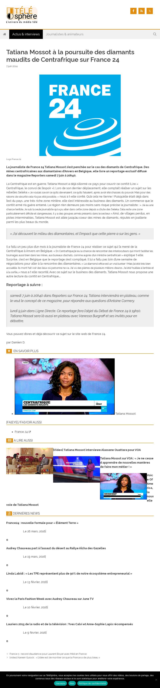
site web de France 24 (90, 334)
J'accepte (60, 683)
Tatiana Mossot (125, 413)
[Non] (156, 679)
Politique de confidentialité (92, 683)
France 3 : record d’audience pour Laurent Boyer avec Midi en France (48, 654)
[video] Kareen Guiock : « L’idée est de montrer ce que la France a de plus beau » (55, 657)
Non (72, 683)
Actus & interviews (26, 34)
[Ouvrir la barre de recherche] (155, 34)
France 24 (22, 431)
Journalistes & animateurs (64, 34)
